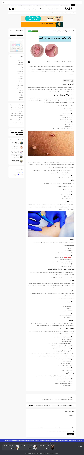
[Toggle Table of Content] (71, 81)
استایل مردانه (21, 66)
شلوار (18, 132)
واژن (20, 134)
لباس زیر (13, 132)
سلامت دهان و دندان (19, 82)
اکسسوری (21, 68)
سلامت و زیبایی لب (20, 87)
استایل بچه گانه (20, 60)
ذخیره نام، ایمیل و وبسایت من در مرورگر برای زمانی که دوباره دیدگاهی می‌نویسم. (59, 431)
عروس (16, 132)
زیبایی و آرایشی (50, 8)
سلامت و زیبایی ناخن (19, 88)
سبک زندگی (34, 8)
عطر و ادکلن (21, 90)
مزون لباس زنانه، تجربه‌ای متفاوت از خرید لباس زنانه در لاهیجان (18, 5)
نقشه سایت (80, 446)
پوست (17, 134)
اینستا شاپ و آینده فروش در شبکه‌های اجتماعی (14, 160)
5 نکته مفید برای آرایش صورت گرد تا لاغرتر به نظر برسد (44, 446)
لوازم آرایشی (21, 97)
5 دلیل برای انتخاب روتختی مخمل (63, 405)
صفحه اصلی (72, 13)
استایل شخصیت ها (20, 64)
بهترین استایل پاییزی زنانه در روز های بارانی (26, 446)
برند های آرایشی (20, 71)
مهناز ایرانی (69, 61)
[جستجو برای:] (16, 33)
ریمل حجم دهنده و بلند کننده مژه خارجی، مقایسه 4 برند (62, 5)
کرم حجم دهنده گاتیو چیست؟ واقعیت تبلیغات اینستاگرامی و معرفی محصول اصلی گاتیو (41, 5)
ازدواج (21, 132)
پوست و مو (21, 75)
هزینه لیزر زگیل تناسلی (67, 257)
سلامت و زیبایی (20, 83)
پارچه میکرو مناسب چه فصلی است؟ (17, 108)
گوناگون (62, 13)
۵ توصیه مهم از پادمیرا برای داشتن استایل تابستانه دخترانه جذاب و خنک (42, 405)
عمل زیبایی (21, 92)
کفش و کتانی (21, 94)
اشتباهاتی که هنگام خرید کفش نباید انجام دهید (9, 446)
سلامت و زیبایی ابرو (20, 85)
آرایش (22, 59)
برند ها (22, 69)
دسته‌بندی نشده (20, 76)
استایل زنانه (21, 62)
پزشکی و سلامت (27, 8)
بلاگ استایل (58, 8)
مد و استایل (42, 8)
